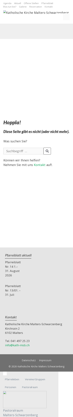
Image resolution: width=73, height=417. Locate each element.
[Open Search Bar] (59, 16)
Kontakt (49, 6)
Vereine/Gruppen (35, 379)
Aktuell (17, 3)
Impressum (45, 360)
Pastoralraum (30, 387)
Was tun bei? (9, 6)
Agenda (7, 3)
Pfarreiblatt (47, 3)
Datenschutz (29, 360)
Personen (10, 387)
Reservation (35, 6)
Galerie (23, 6)
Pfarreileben (12, 379)
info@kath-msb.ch (17, 345)
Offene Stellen (31, 3)
